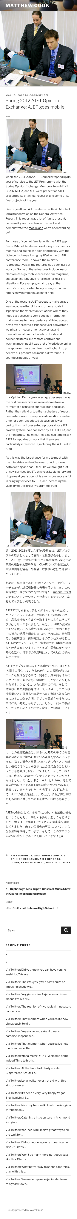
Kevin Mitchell (32, 862)
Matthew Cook (28, 5)
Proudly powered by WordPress (24, 1210)
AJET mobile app (46, 855)
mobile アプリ (62, 592)
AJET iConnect (22, 855)
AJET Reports (50, 859)
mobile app (36, 228)
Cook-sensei (39, 95)
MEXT (50, 862)
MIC (58, 862)
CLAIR (15, 862)
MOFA (67, 862)
